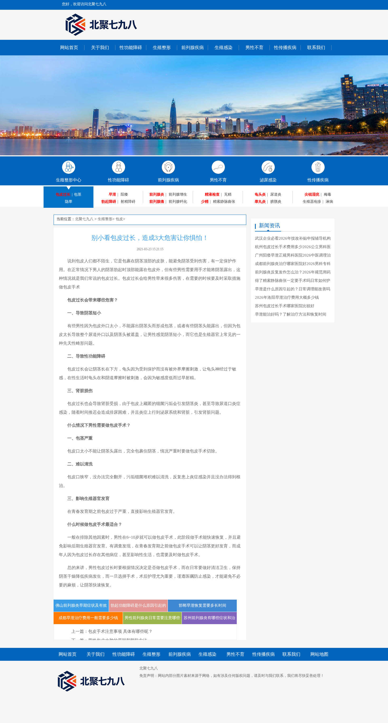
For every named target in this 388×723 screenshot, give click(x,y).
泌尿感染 (268, 180)
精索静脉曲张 (224, 202)
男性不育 (254, 47)
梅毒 (327, 194)
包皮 (119, 219)
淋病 (329, 202)
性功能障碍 (131, 47)
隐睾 (68, 202)
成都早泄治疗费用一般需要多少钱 (88, 618)
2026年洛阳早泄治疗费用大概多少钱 (287, 297)
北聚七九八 (84, 219)
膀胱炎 (275, 202)
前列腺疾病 (192, 47)
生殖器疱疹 (312, 202)
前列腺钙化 (178, 202)
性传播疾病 (285, 47)
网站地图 (319, 654)
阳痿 (124, 194)
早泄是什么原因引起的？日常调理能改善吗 (292, 289)
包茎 (77, 194)
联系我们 (316, 47)
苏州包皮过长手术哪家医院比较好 (284, 306)
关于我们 (100, 47)
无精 (227, 194)
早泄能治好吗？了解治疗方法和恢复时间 (290, 314)
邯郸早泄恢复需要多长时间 (202, 605)
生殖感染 (224, 47)
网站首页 (69, 47)
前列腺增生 (178, 194)
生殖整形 (162, 47)
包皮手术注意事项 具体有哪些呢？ (120, 631)
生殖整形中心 (68, 180)
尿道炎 (275, 194)
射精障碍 (128, 202)
